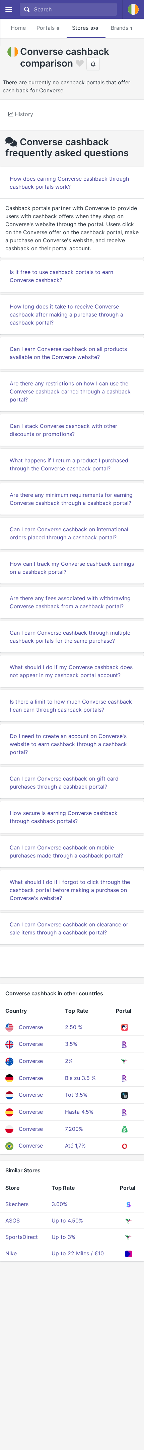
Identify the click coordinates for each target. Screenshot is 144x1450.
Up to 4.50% (67, 1220)
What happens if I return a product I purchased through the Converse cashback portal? (69, 464)
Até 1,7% (75, 1145)
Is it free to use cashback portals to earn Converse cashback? (61, 276)
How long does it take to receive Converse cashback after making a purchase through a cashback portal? (66, 314)
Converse (31, 1027)
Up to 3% (63, 1237)
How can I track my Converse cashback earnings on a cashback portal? (72, 567)
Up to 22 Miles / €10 (78, 1253)
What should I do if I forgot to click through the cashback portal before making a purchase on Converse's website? (70, 890)
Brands (121, 27)
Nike (11, 1253)
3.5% (71, 1043)
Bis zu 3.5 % (80, 1078)
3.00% (59, 1204)
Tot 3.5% (76, 1094)
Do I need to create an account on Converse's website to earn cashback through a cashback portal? (68, 744)
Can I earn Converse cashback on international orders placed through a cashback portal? (69, 533)
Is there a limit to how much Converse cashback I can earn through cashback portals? (71, 705)
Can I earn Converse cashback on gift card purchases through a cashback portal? (64, 782)
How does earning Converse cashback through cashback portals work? (69, 182)
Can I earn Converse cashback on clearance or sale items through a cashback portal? (69, 928)
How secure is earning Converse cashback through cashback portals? (64, 817)
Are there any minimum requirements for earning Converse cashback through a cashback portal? (71, 498)
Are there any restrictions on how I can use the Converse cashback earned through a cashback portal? (70, 391)
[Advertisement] (72, 962)
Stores (85, 27)
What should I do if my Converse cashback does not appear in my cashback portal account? (71, 671)
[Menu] (8, 9)
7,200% (74, 1128)
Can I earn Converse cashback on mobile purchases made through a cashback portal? (66, 851)
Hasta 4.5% (79, 1111)
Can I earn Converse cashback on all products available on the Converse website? (68, 353)
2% (69, 1061)
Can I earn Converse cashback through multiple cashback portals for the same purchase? (70, 636)
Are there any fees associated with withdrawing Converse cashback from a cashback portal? (70, 602)
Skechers (16, 1204)
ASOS (12, 1220)
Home (18, 27)
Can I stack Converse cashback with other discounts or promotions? (63, 430)
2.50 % (73, 1027)
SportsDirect (21, 1237)
